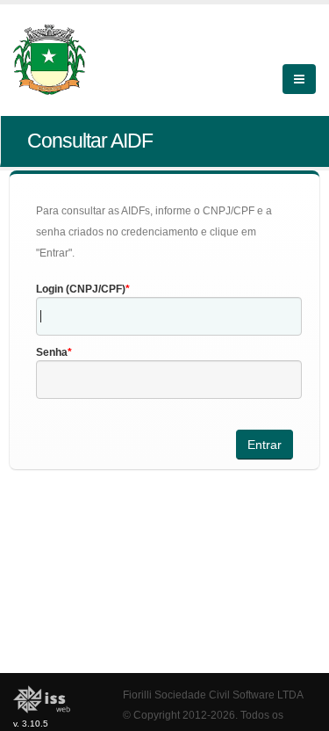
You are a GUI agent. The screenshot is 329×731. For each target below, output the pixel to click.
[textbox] (169, 316)
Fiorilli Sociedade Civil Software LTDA (213, 694)
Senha (52, 352)
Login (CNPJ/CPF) (80, 289)
